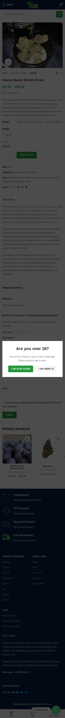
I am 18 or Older (20, 369)
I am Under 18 (46, 369)
